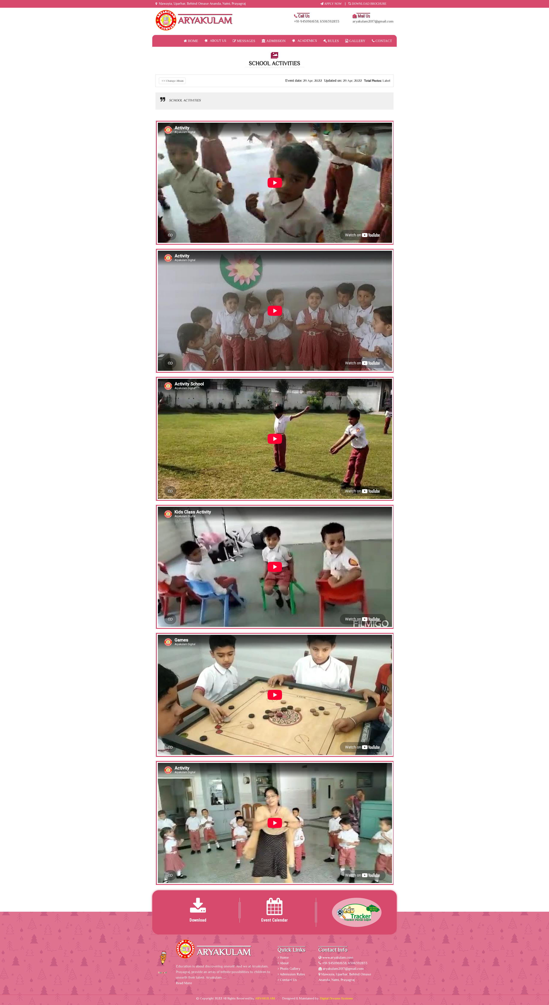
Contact (383, 40)
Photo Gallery (290, 969)
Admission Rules (292, 974)
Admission (275, 40)
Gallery (356, 40)
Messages (245, 40)
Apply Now (332, 3)
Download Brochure (368, 3)
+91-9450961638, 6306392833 (316, 18)
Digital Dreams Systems (336, 998)
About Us (218, 41)
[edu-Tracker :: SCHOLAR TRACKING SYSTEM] (351, 912)
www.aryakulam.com (337, 958)
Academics (307, 41)
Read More (184, 983)
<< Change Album (172, 80)
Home (192, 40)
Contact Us (288, 980)
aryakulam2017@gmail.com (373, 18)
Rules (333, 40)
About (284, 963)
